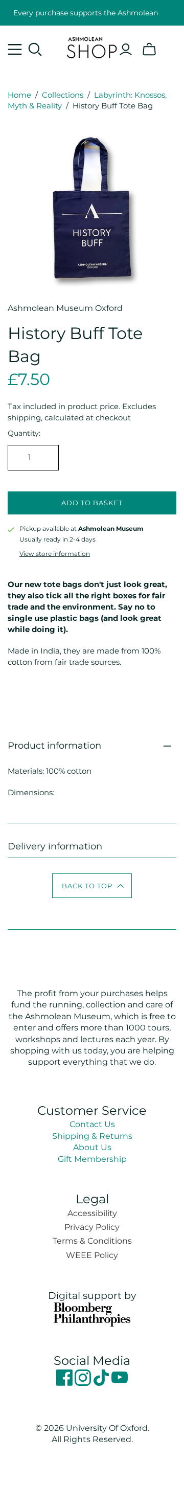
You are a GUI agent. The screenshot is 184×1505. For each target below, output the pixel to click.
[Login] (126, 49)
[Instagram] (84, 1383)
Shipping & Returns (92, 1136)
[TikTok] (102, 1383)
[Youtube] (119, 1383)
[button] (92, 885)
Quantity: (24, 433)
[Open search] (35, 49)
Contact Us (92, 1124)
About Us (92, 1147)
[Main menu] (15, 49)
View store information (54, 553)
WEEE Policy (92, 1255)
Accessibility (92, 1213)
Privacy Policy (92, 1227)
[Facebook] (65, 1383)
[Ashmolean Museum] (92, 46)
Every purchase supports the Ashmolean (85, 12)
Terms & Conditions (92, 1241)
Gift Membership (92, 1159)
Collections (62, 95)
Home (19, 95)
